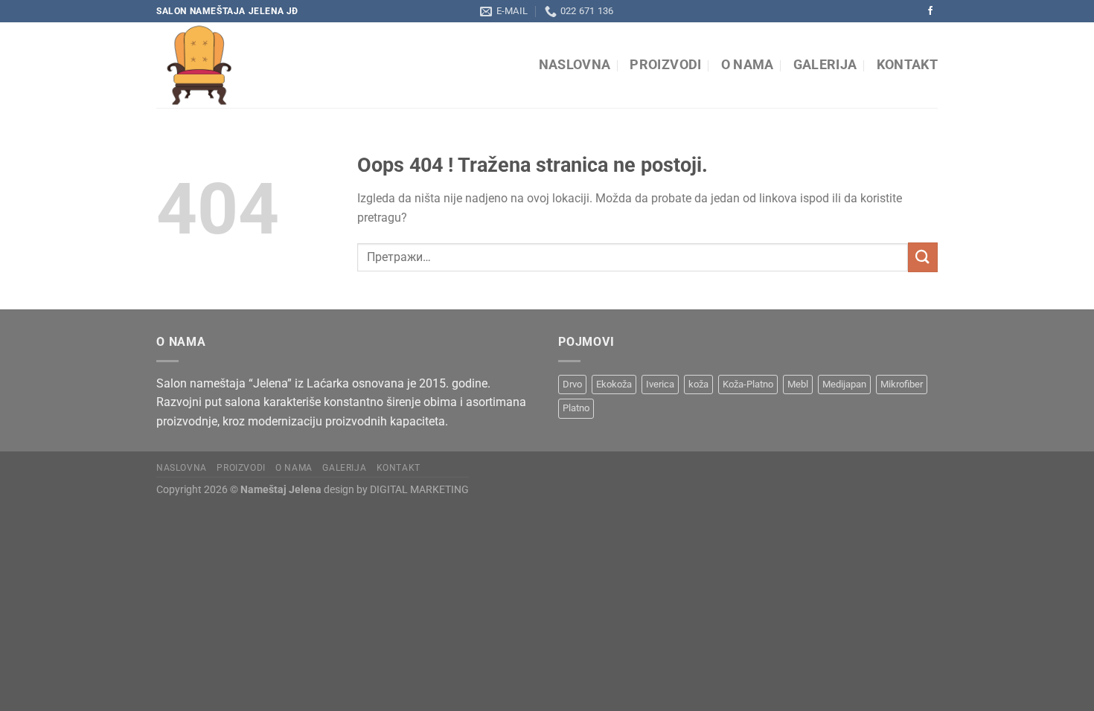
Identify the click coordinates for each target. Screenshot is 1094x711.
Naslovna (575, 64)
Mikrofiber (901, 384)
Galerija (825, 64)
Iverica (660, 384)
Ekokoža (614, 384)
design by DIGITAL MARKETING (395, 489)
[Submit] (923, 256)
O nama (747, 64)
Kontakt (907, 64)
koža (698, 384)
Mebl (797, 384)
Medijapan (844, 384)
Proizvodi (665, 64)
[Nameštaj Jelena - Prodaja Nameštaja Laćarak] (292, 65)
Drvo (572, 384)
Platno (576, 408)
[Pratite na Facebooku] (930, 11)
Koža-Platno (748, 384)
